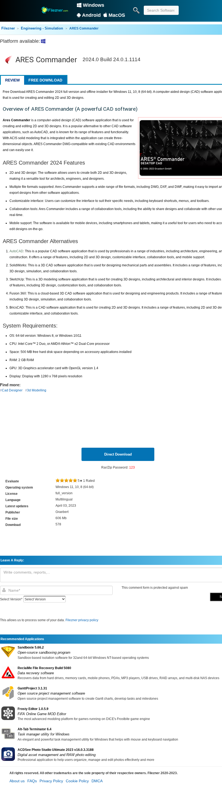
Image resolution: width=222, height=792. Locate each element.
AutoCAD (16, 251)
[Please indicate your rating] (58, 481)
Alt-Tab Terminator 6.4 (34, 729)
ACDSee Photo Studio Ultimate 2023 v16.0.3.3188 (56, 750)
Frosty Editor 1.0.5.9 (33, 709)
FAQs (32, 781)
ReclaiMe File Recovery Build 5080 (44, 668)
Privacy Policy (51, 781)
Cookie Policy (77, 781)
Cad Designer (12, 390)
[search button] (136, 10)
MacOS (117, 15)
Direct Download (118, 454)
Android (91, 15)
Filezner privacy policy (82, 620)
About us (17, 781)
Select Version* (11, 599)
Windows (93, 5)
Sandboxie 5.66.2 (31, 647)
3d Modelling (36, 390)
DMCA (97, 781)
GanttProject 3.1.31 (32, 688)
